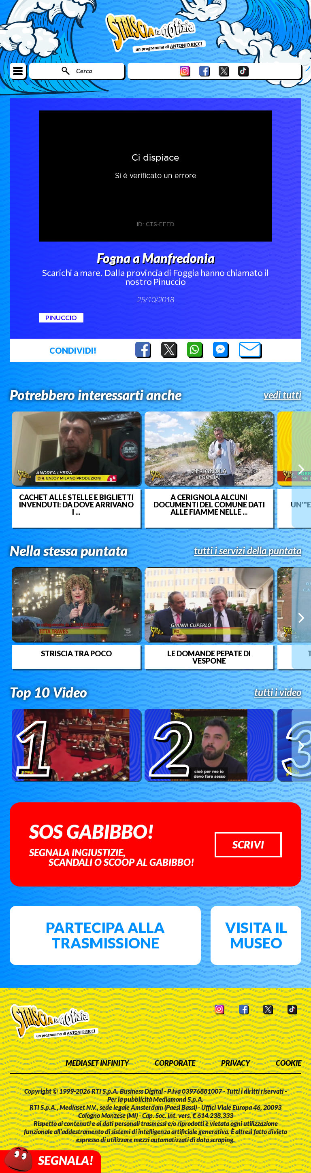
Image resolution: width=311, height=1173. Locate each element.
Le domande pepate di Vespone (209, 657)
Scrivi (248, 844)
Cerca (84, 70)
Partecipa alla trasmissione (105, 935)
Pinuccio (61, 317)
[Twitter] (224, 71)
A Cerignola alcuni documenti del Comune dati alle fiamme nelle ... (209, 504)
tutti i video (277, 692)
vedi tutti (282, 395)
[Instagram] (185, 71)
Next (301, 469)
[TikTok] (243, 71)
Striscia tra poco (76, 653)
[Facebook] (204, 71)
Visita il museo (256, 935)
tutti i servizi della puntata (247, 551)
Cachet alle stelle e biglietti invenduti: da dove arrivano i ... (76, 504)
